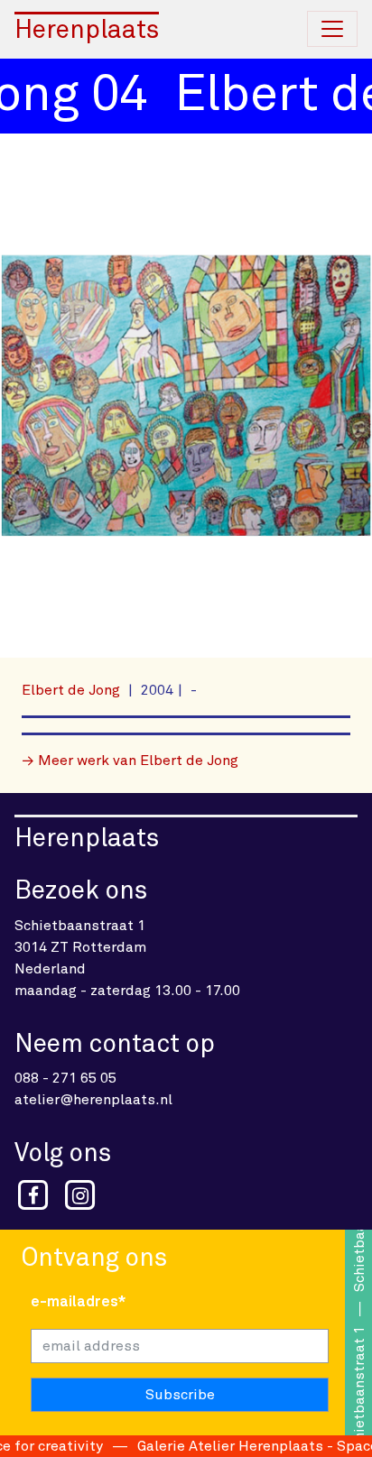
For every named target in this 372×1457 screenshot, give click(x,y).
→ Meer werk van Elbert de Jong (130, 760)
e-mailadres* (78, 1302)
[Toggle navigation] (332, 29)
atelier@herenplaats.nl (93, 1100)
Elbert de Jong (73, 690)
